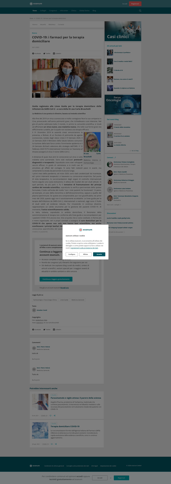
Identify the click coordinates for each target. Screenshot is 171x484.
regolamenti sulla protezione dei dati (84, 248)
